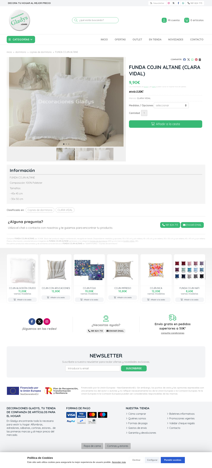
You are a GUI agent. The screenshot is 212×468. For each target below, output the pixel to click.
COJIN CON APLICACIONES (56, 288)
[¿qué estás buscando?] (95, 20)
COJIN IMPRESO (122, 288)
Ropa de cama (92, 445)
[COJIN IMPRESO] (122, 270)
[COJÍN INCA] (156, 270)
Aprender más (119, 462)
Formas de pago (138, 423)
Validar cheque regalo (182, 423)
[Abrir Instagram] (169, 3)
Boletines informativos (182, 413)
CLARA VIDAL (129, 241)
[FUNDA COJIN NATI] (189, 270)
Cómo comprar (137, 413)
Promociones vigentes (182, 418)
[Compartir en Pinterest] (196, 59)
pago (154, 87)
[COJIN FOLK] (89, 270)
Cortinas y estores (117, 445)
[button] (63, 144)
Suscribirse (134, 368)
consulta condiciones (172, 333)
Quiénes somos (137, 418)
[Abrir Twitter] (173, 3)
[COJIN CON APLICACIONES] (55, 270)
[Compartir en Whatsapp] (192, 59)
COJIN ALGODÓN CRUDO (22, 288)
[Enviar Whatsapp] (183, 3)
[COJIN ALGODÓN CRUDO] (22, 270)
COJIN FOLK (89, 288)
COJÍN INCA (156, 288)
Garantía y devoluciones (142, 432)
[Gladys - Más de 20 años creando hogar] (19, 20)
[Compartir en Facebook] (184, 59)
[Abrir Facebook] (178, 3)
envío (146, 87)
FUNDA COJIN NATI (189, 288)
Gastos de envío (137, 427)
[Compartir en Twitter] (188, 59)
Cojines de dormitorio (98, 241)
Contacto (174, 427)
